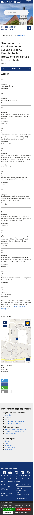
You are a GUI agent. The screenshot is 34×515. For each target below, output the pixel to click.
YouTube (10, 477)
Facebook (4, 477)
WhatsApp (28, 477)
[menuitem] (16, 418)
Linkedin (22, 477)
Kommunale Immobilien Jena (14, 421)
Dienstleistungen (10, 434)
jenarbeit (8, 417)
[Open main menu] (28, 1)
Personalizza (8, 512)
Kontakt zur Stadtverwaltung (14, 431)
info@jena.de (20, 498)
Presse (7, 443)
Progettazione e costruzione (8, 28)
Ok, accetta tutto (8, 509)
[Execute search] (24, 12)
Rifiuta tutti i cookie (23, 509)
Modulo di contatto (24, 485)
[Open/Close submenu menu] (29, 28)
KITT (6, 419)
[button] (4, 380)
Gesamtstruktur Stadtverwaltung (16, 429)
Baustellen (8, 449)
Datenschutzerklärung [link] (22, 512)
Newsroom (8, 445)
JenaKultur (8, 415)
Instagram (16, 477)
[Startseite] (3, 35)
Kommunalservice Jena (12, 423)
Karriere (7, 441)
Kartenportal (9, 447)
